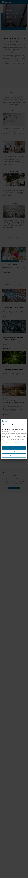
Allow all (14, 447)
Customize (13, 451)
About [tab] (22, 424)
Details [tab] (14, 424)
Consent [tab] (5, 424)
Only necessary (14, 455)
